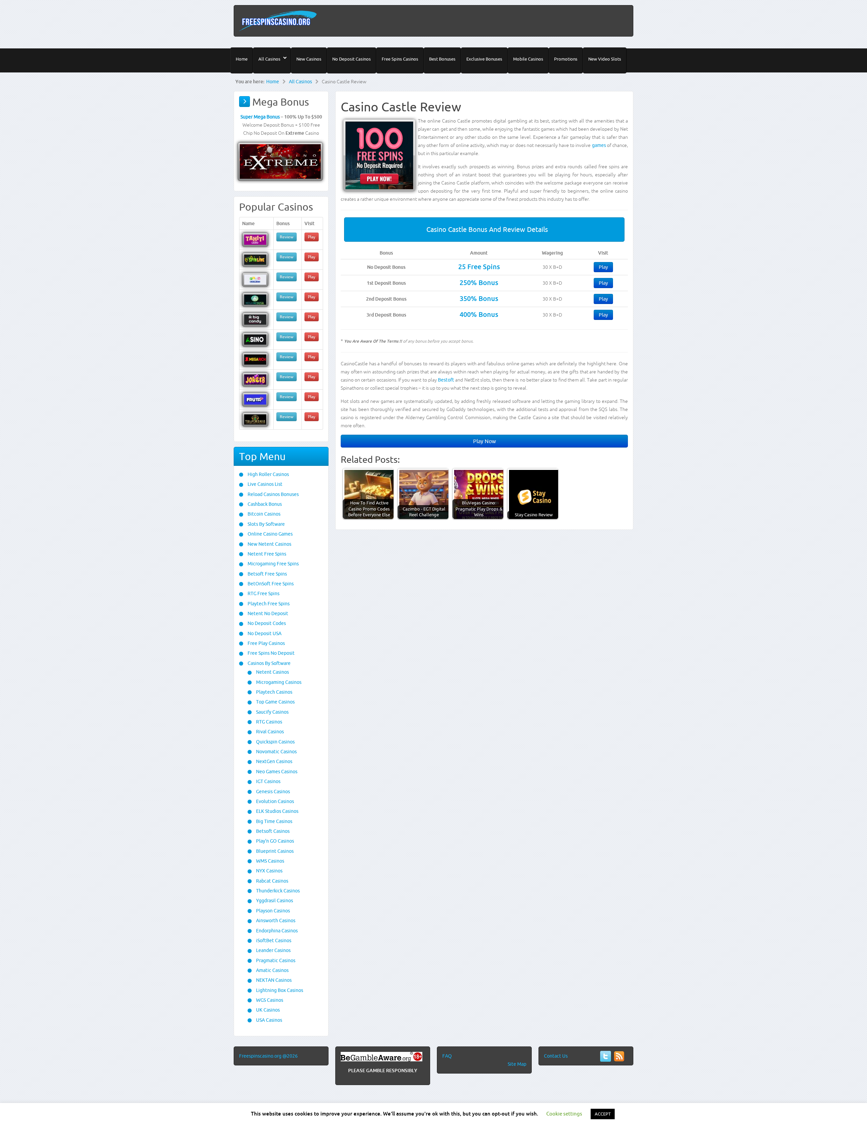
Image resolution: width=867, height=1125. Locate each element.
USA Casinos (268, 1020)
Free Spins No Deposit (271, 653)
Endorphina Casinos (276, 930)
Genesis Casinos (272, 791)
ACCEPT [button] (603, 1113)
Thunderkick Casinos (277, 890)
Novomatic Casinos (276, 751)
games (599, 145)
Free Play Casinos (266, 643)
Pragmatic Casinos (275, 960)
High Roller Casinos (268, 474)
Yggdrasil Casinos (274, 900)
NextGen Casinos (273, 761)
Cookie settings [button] (564, 1114)
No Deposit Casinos (351, 59)
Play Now (484, 441)
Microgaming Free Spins (273, 563)
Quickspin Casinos (275, 741)
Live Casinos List (264, 484)
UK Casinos (267, 1010)
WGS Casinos (269, 1000)
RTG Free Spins (263, 593)
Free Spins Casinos (400, 59)
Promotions (565, 59)
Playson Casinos (272, 910)
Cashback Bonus (264, 504)
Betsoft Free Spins (267, 574)
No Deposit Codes (266, 623)
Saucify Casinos (272, 712)
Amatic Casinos (272, 970)
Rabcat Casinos (271, 881)
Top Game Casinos (275, 702)
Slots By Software (266, 524)
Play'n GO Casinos (274, 841)
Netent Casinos (272, 672)
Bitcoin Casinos (263, 514)
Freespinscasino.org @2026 (268, 1056)
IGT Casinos (267, 781)
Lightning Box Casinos (279, 990)
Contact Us (556, 1056)
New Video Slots (604, 59)
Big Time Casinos (273, 821)
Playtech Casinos (273, 692)
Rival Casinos (269, 731)
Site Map (517, 1064)
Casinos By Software (269, 663)
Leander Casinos (273, 950)
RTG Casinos (268, 721)
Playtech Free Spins (268, 603)
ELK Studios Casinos (276, 811)
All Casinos (269, 59)
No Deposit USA (264, 633)
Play (603, 267)
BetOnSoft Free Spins (270, 583)
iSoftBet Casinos (273, 940)
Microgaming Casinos (278, 682)
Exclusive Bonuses (484, 59)
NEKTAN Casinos (273, 980)
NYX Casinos (268, 870)
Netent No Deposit (267, 613)
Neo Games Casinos (276, 771)
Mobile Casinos (528, 59)
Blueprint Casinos (274, 851)
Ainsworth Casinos (275, 920)
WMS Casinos (269, 861)
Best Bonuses (442, 59)
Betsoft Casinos (272, 831)
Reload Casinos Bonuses (273, 494)
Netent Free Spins (266, 554)
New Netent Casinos (269, 544)
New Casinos (308, 59)
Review (286, 237)
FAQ (447, 1056)
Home (242, 59)
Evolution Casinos (274, 801)
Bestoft (446, 380)
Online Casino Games (270, 534)
